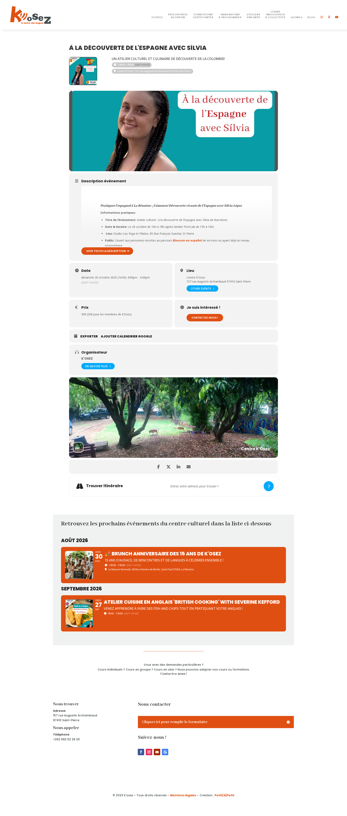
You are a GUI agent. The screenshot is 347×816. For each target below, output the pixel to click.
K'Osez (87, 358)
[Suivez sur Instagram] (149, 752)
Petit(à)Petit (224, 795)
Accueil (157, 17)
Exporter (89, 336)
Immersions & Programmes (230, 16)
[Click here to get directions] (269, 486)
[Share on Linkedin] (179, 467)
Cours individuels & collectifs (275, 14)
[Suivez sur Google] (165, 752)
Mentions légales (183, 795)
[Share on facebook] (158, 467)
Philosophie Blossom (178, 16)
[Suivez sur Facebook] (141, 752)
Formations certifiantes (203, 16)
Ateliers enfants (253, 16)
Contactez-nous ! (205, 317)
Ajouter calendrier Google (126, 336)
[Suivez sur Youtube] (157, 752)
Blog (311, 17)
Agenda (296, 17)
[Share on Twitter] (168, 467)
